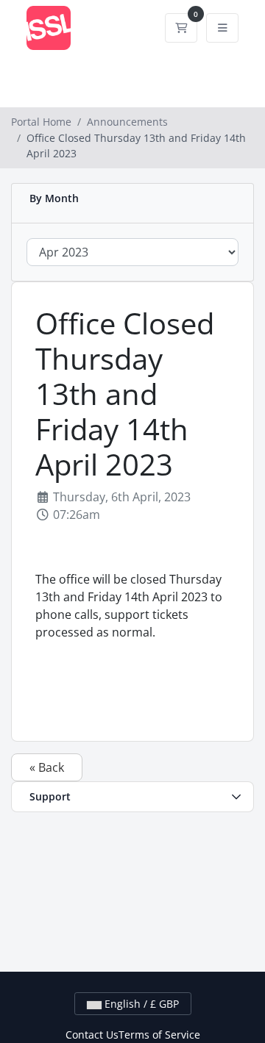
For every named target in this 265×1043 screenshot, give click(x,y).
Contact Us (92, 1035)
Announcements (127, 122)
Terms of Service (159, 1035)
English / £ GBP (140, 1004)
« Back (46, 767)
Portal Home (41, 122)
